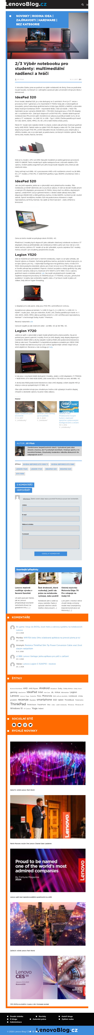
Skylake (33, 700)
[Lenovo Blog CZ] (33, 4)
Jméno (24, 505)
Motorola (47, 696)
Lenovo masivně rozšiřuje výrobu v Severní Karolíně (23, 590)
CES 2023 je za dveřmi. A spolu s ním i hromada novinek (29, 1004)
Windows (71, 704)
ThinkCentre (79, 700)
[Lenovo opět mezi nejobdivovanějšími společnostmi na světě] (48, 870)
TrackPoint (41, 705)
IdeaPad (32, 692)
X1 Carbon (27, 708)
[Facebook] (39, 1032)
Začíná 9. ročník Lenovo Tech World (22, 950)
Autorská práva (39, 1019)
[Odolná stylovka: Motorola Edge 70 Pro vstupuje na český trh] (71, 578)
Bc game (20, 627)
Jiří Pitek (20, 79)
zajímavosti (26, 20)
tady (51, 347)
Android (44, 688)
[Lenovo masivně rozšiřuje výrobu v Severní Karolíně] (25, 578)
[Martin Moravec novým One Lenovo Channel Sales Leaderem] (48, 817)
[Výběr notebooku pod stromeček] (25, 406)
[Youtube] (37, 1032)
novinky (23, 16)
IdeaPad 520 (65, 469)
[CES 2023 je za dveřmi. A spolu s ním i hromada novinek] (48, 977)
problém (13, 700)
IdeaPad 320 (51, 469)
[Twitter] (30, 1032)
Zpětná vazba (68, 1019)
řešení (40, 708)
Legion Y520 (21, 469)
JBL (52, 692)
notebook (73, 696)
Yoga (34, 708)
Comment (25, 534)
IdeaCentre (22, 692)
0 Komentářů (25, 485)
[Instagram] (33, 1032)
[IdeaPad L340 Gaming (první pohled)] (47, 406)
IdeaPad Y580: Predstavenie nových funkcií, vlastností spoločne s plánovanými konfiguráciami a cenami (69, 418)
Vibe (48, 705)
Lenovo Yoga (24, 696)
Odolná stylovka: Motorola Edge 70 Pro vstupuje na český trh (70, 592)
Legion (73, 692)
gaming (13, 692)
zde (43, 273)
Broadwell (54, 688)
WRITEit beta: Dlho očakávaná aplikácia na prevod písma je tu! (52, 638)
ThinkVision (31, 705)
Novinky (42, 1016)
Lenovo (14, 696)
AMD (25, 688)
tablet (61, 700)
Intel (40, 692)
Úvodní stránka (16, 1016)
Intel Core (47, 692)
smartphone (44, 699)
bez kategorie (28, 24)
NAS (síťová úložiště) (60, 696)
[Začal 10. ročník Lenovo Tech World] (48, 763)
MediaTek (33, 696)
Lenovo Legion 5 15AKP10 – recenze (39, 664)
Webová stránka (27, 524)
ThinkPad (18, 704)
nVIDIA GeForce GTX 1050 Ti (35, 464)
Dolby (60, 688)
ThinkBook (69, 700)
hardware (46, 20)
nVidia (80, 696)
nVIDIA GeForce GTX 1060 (62, 464)
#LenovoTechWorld (16, 688)
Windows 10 (16, 709)
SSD (55, 700)
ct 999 (19, 656)
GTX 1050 (20, 474)
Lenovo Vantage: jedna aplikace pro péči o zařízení (46, 656)
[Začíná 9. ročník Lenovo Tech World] (48, 924)
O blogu (13, 1019)
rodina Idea (42, 16)
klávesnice (65, 692)
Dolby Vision (78, 688)
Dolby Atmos (68, 688)
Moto (39, 696)
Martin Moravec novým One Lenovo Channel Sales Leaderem (31, 843)
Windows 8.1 (79, 704)
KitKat (57, 692)
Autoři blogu (67, 1016)
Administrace (16, 1022)
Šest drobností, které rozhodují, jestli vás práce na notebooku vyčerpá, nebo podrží (48, 592)
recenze (23, 699)
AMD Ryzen (33, 688)
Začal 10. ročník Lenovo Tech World (22, 790)
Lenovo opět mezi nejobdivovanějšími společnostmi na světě (31, 897)
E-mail (24, 514)
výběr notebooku (61, 704)
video (53, 704)
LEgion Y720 (36, 469)
